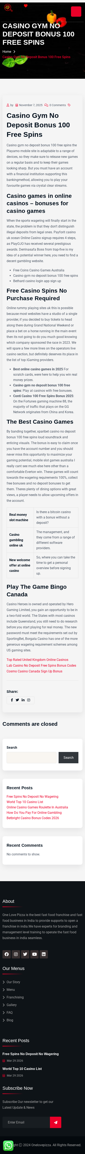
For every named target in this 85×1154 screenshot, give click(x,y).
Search (12, 747)
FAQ (10, 1012)
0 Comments (58, 105)
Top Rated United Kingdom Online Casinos (37, 660)
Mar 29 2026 (14, 1060)
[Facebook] (6, 954)
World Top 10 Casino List (25, 802)
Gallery (12, 1005)
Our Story (13, 982)
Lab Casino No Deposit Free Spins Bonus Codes (41, 665)
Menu (11, 990)
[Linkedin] (44, 954)
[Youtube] (34, 954)
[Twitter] (25, 954)
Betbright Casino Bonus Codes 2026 (33, 818)
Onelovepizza (41, 1145)
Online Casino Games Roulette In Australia (37, 807)
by (11, 105)
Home (6, 52)
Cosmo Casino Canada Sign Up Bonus (34, 671)
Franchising (15, 997)
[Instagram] (16, 954)
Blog (10, 1020)
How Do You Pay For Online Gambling (34, 813)
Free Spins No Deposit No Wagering (32, 797)
